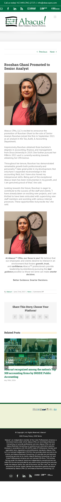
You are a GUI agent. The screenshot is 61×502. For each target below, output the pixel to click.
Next (52, 51)
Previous (43, 51)
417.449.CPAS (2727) (26, 2)
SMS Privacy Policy (26, 436)
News (29, 292)
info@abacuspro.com (47, 2)
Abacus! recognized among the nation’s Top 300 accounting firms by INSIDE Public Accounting (30, 373)
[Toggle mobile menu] (55, 16)
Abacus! (9, 292)
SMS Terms (38, 436)
